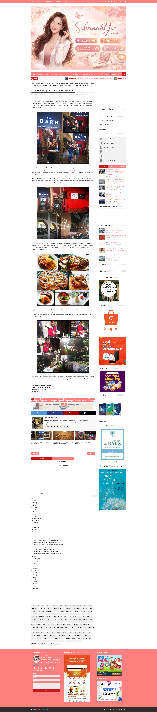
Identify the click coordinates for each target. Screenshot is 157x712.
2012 (33, 577)
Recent (103, 166)
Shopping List (49, 619)
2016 (33, 568)
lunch (39, 85)
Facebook (40, 387)
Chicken (42, 608)
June (35, 531)
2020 (33, 514)
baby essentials (69, 627)
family (65, 632)
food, (80, 94)
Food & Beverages (83, 83)
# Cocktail (60, 398)
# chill (55, 398)
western (79, 641)
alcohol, (51, 94)
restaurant (55, 85)
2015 (33, 570)
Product (89, 616)
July (35, 529)
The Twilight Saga (60, 622)
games (33, 635)
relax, (48, 96)
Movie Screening (82, 614)
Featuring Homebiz (89, 74)
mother (50, 638)
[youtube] (114, 1)
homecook (53, 635)
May (35, 534)
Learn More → (36, 665)
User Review (83, 622)
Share (57, 413)
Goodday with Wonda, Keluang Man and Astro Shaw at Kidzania (107, 78)
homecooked (61, 635)
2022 (33, 509)
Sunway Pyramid (67, 85)
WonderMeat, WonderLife (112, 242)
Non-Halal (34, 616)
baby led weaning (81, 627)
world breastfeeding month (39, 643)
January (36, 561)
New (90, 614)
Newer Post (35, 453)
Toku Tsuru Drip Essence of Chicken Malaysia (46, 540)
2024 (33, 505)
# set (69, 400)
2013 (33, 575)
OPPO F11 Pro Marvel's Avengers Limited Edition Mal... (48, 538)
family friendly (69, 83)
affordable (34, 627)
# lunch (45, 400)
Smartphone (68, 619)
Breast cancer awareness (77, 605)
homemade (70, 635)
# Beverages (49, 398)
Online (49, 616)
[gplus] (117, 1)
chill (53, 83)
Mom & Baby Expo (56, 614)
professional (66, 638)
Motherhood (66, 614)
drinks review (51, 632)
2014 (33, 572)
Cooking (85, 608)
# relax (57, 400)
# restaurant (63, 400)
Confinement (77, 608)
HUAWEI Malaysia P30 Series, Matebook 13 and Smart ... (48, 553)
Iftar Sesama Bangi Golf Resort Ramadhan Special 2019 (48, 544)
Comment (90, 413)
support (52, 641)
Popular (112, 166)
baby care (60, 627)
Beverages (47, 83)
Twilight (75, 622)
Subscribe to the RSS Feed (110, 139)
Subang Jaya (77, 619)
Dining (63, 83)
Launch (92, 83)
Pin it (73, 413)
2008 (33, 586)
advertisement (85, 624)
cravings (85, 630)
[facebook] (103, 1)
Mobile (47, 614)
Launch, (33, 96)
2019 (33, 516)
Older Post (91, 453)
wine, (73, 96)
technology (60, 641)
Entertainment (35, 611)
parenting (57, 638)
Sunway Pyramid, (62, 96)
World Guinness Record (58, 624)
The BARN (76, 85)
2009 (33, 584)
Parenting (40, 74)
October (36, 522)
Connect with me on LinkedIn (111, 156)
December (37, 518)
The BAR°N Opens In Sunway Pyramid (82, 442)
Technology (76, 74)
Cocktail (58, 83)
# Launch (33, 400)
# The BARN (86, 400)
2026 (33, 500)
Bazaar (48, 605)
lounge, (37, 96)
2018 (33, 563)
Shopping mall (59, 619)
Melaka (41, 614)
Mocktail (45, 85)
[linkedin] (120, 1)
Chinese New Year (57, 608)
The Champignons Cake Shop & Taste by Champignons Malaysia (63, 442)
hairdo (39, 635)
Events (107, 74)
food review (77, 632)
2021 (33, 512)
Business (89, 605)
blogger (41, 458)
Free (43, 611)
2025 (33, 503)
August (36, 527)
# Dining (66, 398)
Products (34, 619)
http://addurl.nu (103, 129)
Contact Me (66, 1)
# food (81, 398)
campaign (49, 630)
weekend (72, 641)
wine (81, 85)
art (41, 627)
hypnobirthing (79, 635)
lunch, (40, 96)
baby (54, 627)
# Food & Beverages (90, 398)
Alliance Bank (41, 78)
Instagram (48, 387)
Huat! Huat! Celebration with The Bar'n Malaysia (40, 442)
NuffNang (42, 616)
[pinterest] (111, 1)
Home (33, 1)
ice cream (88, 635)
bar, (54, 94)
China (48, 608)
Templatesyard (44, 709)
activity (88, 78)
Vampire (90, 622)
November (37, 520)
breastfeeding (35, 630)
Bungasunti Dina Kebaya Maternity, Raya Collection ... (48, 547)
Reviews (54, 74)
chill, (62, 94)
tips (67, 641)
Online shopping (57, 616)
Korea (62, 611)
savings (88, 638)
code (55, 630)
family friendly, (75, 94)
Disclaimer (58, 1)
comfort (61, 630)
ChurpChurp (67, 608)
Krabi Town (69, 611)
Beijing (60, 605)
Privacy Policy (48, 1)
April (35, 536)
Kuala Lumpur (78, 611)
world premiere (54, 643)
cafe (43, 630)
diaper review (35, 632)
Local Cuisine (88, 611)
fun (90, 632)
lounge (34, 85)
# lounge (39, 400)
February (36, 558)
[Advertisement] (112, 94)
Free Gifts (49, 611)
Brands (66, 605)
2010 (33, 581)
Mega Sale (34, 614)
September (37, 525)
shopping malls (43, 641)
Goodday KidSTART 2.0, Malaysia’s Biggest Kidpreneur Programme (62, 78)
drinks (43, 632)
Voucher (39, 624)
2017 (33, 566)
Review (41, 619)
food (76, 83)
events (59, 632)
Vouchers (46, 624)
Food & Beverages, (86, 94)
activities (69, 624)
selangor (34, 641)
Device (91, 608)
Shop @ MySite (64, 74)
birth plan (91, 627)
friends (85, 632)
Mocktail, (45, 96)
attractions (47, 627)
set (61, 85)
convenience (77, 630)
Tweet (41, 413)
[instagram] (106, 1)
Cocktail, (65, 94)
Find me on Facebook (109, 147)
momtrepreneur (41, 638)
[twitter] (109, 1)
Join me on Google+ (109, 152)
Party (66, 616)
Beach (54, 605)
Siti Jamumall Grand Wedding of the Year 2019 (46, 551)
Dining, (69, 94)
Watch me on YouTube (110, 160)
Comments (121, 166)
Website (33, 387)
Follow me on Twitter (109, 143)
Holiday (56, 611)
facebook (62, 458)
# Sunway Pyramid (77, 400)
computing (68, 630)
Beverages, (58, 94)
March (36, 556)
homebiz (45, 635)
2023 (33, 507)
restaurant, (53, 96)
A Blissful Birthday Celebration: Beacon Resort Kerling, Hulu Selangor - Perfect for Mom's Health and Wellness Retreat (115, 250)
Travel (99, 74)
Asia (43, 605)
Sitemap (40, 1)
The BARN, (69, 96)
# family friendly (74, 398)
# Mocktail (51, 400)
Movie (73, 614)
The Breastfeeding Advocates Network (42, 622)
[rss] (123, 1)
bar (42, 83)
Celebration (34, 608)
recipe (74, 638)
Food (47, 74)
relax (50, 85)
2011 (33, 579)
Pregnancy (82, 616)
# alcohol (37, 398)
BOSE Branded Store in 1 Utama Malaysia (45, 542)
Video (33, 624)
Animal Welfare (35, 605)
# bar (42, 398)
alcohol (38, 83)
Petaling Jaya (73, 616)
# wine (92, 400)
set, (57, 96)
